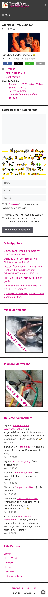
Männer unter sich (22, 472)
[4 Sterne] (8, 58)
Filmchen (10, 69)
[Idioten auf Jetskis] (24, 334)
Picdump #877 (25, 447)
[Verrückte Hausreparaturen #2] (24, 388)
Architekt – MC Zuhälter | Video (26, 84)
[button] (45, 5)
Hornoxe (8, 567)
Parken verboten (18, 91)
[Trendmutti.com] (16, 5)
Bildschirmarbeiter (13, 576)
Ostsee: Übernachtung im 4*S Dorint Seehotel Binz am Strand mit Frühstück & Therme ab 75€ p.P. (23, 270)
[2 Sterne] (5, 58)
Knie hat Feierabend (27, 498)
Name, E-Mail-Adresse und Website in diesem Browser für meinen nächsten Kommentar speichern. (24, 218)
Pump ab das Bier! (24, 487)
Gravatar (13, 204)
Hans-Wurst (10, 558)
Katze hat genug (21, 461)
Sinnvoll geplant (17, 87)
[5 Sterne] (10, 58)
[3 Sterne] (7, 58)
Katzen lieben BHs (15, 72)
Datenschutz (17, 588)
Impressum (31, 588)
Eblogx (7, 553)
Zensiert (8, 562)
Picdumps (9, 571)
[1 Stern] (3, 58)
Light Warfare (13, 77)
